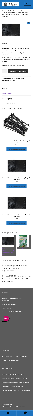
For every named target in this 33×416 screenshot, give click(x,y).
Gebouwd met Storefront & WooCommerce (13, 407)
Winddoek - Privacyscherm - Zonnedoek (17, 10)
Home (5, 10)
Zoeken (8, 413)
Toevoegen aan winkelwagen (18, 71)
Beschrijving (5, 88)
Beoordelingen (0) (7, 93)
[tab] (16, 88)
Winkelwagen (21, 412)
